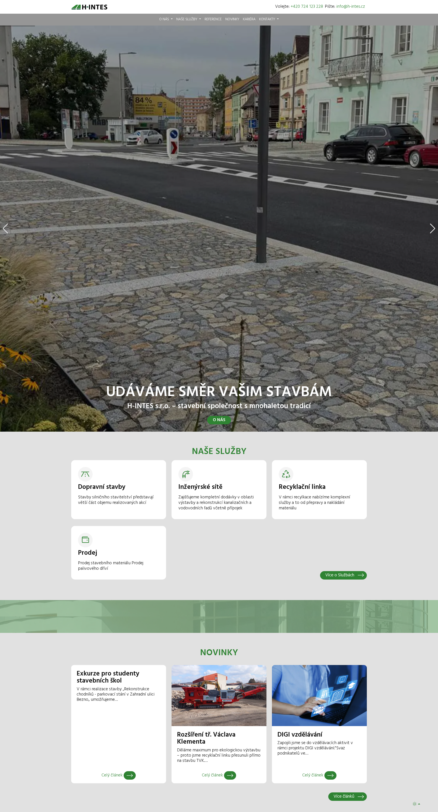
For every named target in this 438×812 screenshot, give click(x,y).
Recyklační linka (302, 487)
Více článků (344, 796)
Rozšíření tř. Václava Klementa (206, 739)
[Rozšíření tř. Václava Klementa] (230, 775)
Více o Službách (340, 575)
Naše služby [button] (187, 19)
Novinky (232, 19)
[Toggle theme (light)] (416, 804)
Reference (213, 19)
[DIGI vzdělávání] (330, 775)
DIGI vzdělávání (299, 735)
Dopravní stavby (101, 487)
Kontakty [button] (267, 19)
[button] (5, 229)
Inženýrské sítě (200, 487)
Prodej (87, 553)
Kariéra (249, 19)
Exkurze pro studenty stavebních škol (108, 677)
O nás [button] (164, 19)
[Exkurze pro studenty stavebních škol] (130, 775)
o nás (219, 420)
